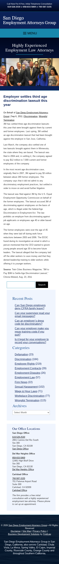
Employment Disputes (27, 372)
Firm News (21, 382)
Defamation (21, 354)
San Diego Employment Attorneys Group (28, 525)
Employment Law (25, 377)
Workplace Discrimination (30, 395)
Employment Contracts (28, 368)
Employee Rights (25, 363)
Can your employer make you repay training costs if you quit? (32, 331)
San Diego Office (20, 449)
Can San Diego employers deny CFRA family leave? (30, 307)
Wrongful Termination (27, 400)
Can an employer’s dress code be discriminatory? (29, 322)
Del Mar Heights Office (23, 469)
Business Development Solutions (23, 534)
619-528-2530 (14, 7)
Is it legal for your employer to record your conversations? (32, 341)
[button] (29, 33)
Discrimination (31, 116)
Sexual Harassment (26, 386)
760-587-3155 (45, 7)
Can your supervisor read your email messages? (32, 315)
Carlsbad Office (19, 490)
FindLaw (47, 534)
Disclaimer (16, 531)
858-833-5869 (29, 7)
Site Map (26, 531)
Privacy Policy (40, 531)
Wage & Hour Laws (26, 391)
